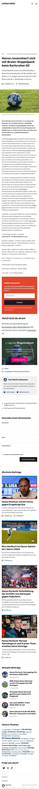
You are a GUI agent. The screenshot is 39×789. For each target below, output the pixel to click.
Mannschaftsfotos (13, 748)
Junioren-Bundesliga (9, 745)
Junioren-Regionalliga (24, 745)
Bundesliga (21, 732)
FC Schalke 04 (32, 738)
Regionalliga (6, 749)
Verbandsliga (23, 753)
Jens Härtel (9, 139)
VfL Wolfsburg (12, 755)
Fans (9, 734)
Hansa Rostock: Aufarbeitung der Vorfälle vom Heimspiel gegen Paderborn (17, 594)
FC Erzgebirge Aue (16, 735)
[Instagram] (8, 768)
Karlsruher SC (25, 371)
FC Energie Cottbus (6, 736)
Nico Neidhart (27, 150)
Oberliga (30, 748)
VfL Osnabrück (5, 755)
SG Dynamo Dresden (19, 749)
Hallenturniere (16, 740)
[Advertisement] (19, 31)
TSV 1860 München (16, 753)
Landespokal (5, 748)
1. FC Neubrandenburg (6, 729)
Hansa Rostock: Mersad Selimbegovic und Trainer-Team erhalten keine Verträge (19, 644)
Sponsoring (26, 749)
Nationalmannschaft (22, 747)
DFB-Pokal (4, 734)
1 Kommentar (19, 515)
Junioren (25, 743)
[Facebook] (12, 768)
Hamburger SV (29, 741)
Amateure (11, 732)
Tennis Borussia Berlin (17, 751)
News (7, 368)
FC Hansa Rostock (17, 371)
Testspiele (26, 752)
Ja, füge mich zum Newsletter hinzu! (13, 454)
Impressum (4, 777)
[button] (32, 3)
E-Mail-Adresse (6, 445)
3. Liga (4, 732)
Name (4, 437)
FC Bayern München (23, 734)
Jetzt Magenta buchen (19, 360)
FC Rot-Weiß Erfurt (25, 738)
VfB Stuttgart (31, 753)
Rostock (13, 749)
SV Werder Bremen (6, 752)
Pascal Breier (22, 125)
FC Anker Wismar (14, 734)
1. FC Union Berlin (16, 729)
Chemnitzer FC (29, 732)
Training (32, 751)
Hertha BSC (12, 743)
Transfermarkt (6, 753)
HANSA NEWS (8, 4)
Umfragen (31, 330)
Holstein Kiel (18, 743)
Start (3, 54)
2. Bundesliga (8, 371)
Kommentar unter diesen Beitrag (15, 327)
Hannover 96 (5, 743)
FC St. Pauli (4, 740)
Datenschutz (5, 780)
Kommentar (5, 422)
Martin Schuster (24, 83)
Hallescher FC (22, 740)
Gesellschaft (9, 740)
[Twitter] (4, 768)
